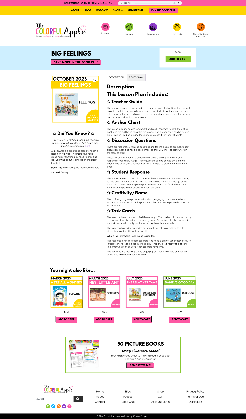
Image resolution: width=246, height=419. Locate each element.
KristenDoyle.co (141, 416)
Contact (100, 402)
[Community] (177, 27)
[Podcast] (59, 406)
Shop (116, 10)
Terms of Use (195, 396)
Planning (105, 33)
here (87, 145)
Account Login (160, 402)
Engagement (153, 34)
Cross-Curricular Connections (200, 35)
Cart (160, 396)
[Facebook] (53, 406)
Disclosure (195, 402)
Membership (136, 10)
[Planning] (105, 27)
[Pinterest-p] (69, 406)
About (75, 10)
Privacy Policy (195, 391)
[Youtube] (64, 406)
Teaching (129, 34)
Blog (87, 10)
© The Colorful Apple (107, 416)
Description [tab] (116, 77)
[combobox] (54, 399)
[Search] (78, 399)
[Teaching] (129, 27)
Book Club (128, 402)
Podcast (102, 10)
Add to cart (178, 59)
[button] (94, 79)
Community (177, 34)
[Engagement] (153, 27)
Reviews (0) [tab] (136, 77)
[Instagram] (48, 406)
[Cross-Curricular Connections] (201, 27)
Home (100, 391)
